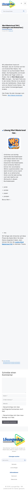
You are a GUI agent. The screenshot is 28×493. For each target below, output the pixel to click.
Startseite (14, 464)
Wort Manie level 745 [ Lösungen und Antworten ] (11, 363)
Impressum (14, 476)
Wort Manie (8, 360)
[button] (21, 3)
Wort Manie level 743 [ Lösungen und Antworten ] (11, 362)
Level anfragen (14, 467)
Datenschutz (14, 479)
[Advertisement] (14, 47)
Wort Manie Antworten (15, 95)
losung (4, 360)
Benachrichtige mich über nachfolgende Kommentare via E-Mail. (12, 409)
